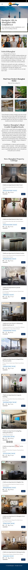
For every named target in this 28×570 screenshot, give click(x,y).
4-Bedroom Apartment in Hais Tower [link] (13, 185)
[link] (14, 173)
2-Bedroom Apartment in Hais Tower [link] (13, 219)
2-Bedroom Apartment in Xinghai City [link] (13, 482)
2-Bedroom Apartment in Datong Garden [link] (14, 552)
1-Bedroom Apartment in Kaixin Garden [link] (13, 253)
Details (23, 194)
